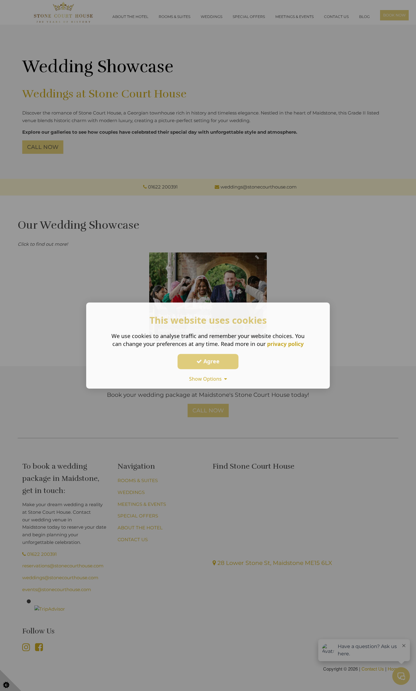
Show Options (206, 378)
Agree (211, 361)
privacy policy (285, 343)
